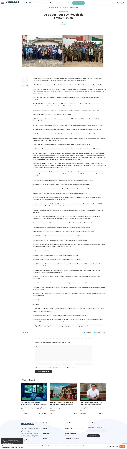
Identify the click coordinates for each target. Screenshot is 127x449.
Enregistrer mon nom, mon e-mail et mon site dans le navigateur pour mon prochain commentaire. (55, 367)
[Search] (124, 2)
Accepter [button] (122, 446)
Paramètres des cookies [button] (112, 446)
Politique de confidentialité (8, 443)
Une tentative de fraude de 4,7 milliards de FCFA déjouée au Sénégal (33, 403)
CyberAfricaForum (78, 3)
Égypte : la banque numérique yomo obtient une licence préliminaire (91, 403)
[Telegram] (27, 85)
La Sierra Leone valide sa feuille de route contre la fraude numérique (62, 403)
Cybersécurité (63, 11)
